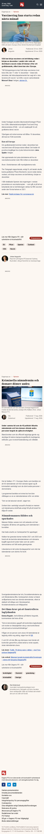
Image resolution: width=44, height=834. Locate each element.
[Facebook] (3, 784)
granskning (30, 673)
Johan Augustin (15, 256)
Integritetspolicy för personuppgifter (15, 800)
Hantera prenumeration (10, 790)
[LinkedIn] (14, 784)
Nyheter (16, 12)
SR (32, 635)
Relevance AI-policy (9, 808)
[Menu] (41, 4)
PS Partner (6, 816)
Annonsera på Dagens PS (11, 811)
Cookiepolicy (6, 803)
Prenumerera (36, 238)
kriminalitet (7, 677)
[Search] (37, 4)
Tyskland (31, 244)
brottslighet (7, 673)
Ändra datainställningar (10, 821)
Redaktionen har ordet (10, 813)
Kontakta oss (7, 795)
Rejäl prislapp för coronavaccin (21, 194)
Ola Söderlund (15, 685)
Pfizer (11, 244)
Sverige (18, 677)
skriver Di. (23, 80)
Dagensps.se (6, 12)
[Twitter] (9, 784)
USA (4, 249)
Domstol (19, 673)
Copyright (5, 798)
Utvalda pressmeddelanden (12, 793)
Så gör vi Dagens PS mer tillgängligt (15, 818)
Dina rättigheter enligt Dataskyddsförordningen (19, 806)
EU (4, 244)
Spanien (20, 244)
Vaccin (12, 249)
